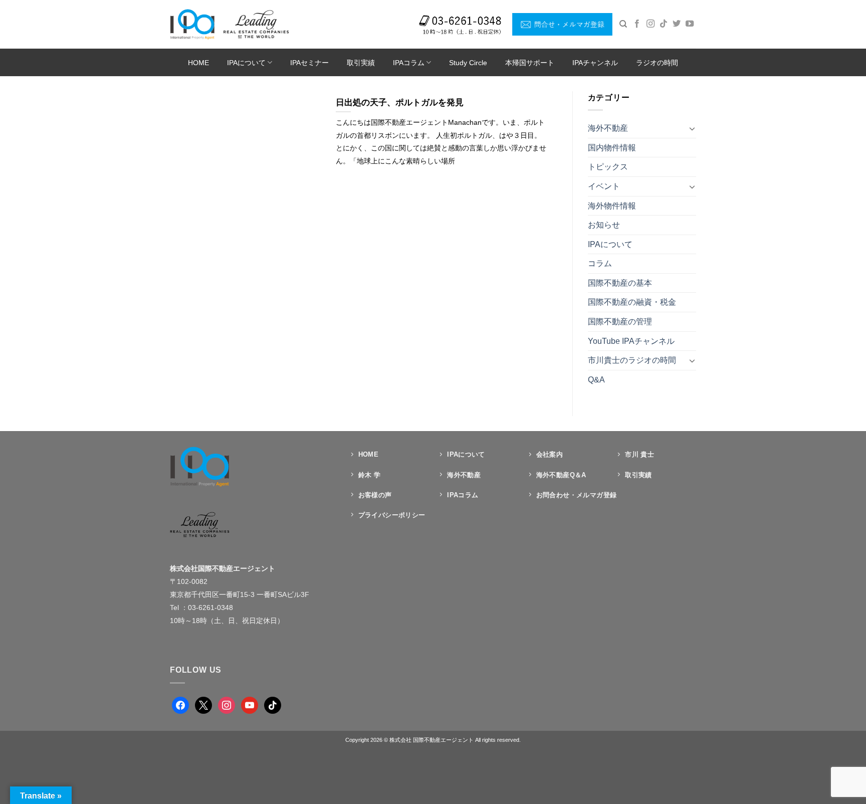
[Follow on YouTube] (690, 24)
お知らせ (604, 225)
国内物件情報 (612, 147)
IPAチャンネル (595, 63)
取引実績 (361, 63)
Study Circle (468, 63)
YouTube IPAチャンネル (631, 341)
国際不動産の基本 (620, 283)
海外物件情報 (612, 206)
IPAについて (246, 63)
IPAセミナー (309, 63)
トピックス (608, 166)
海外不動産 (608, 128)
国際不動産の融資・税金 (632, 302)
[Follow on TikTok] (664, 24)
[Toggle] (692, 128)
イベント (604, 186)
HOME (198, 63)
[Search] (623, 24)
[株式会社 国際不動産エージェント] (229, 24)
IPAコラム (408, 63)
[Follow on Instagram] (650, 24)
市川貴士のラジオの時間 (632, 360)
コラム (600, 263)
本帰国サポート (529, 63)
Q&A (596, 379)
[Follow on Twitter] (677, 24)
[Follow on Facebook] (637, 24)
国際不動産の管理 (620, 321)
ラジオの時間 (657, 63)
